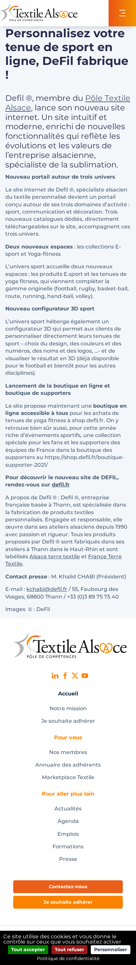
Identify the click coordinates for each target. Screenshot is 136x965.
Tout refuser (69, 949)
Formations (68, 846)
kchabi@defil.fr (46, 589)
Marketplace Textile (68, 777)
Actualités (68, 808)
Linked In (55, 676)
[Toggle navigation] (122, 13)
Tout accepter (28, 949)
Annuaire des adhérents (68, 765)
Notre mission (68, 708)
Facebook (65, 676)
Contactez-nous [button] (68, 887)
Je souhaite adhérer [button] (68, 902)
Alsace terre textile (54, 556)
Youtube (85, 676)
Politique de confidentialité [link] (68, 958)
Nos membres (68, 752)
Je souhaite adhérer (68, 721)
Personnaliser (110, 949)
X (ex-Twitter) (75, 676)
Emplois (68, 834)
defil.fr (61, 485)
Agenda (68, 821)
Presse (68, 859)
